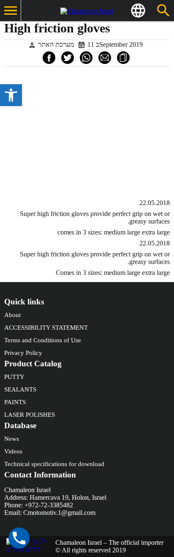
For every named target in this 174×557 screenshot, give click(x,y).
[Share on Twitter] (67, 57)
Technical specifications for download (54, 464)
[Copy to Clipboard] (123, 57)
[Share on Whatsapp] (86, 57)
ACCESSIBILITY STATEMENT (46, 327)
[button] (11, 95)
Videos (13, 451)
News (11, 438)
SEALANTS (20, 389)
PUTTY (14, 376)
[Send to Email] (104, 57)
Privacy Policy (23, 352)
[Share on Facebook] (49, 57)
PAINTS (15, 402)
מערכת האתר (56, 44)
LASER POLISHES (29, 414)
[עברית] (138, 10)
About (12, 315)
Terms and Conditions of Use (42, 340)
